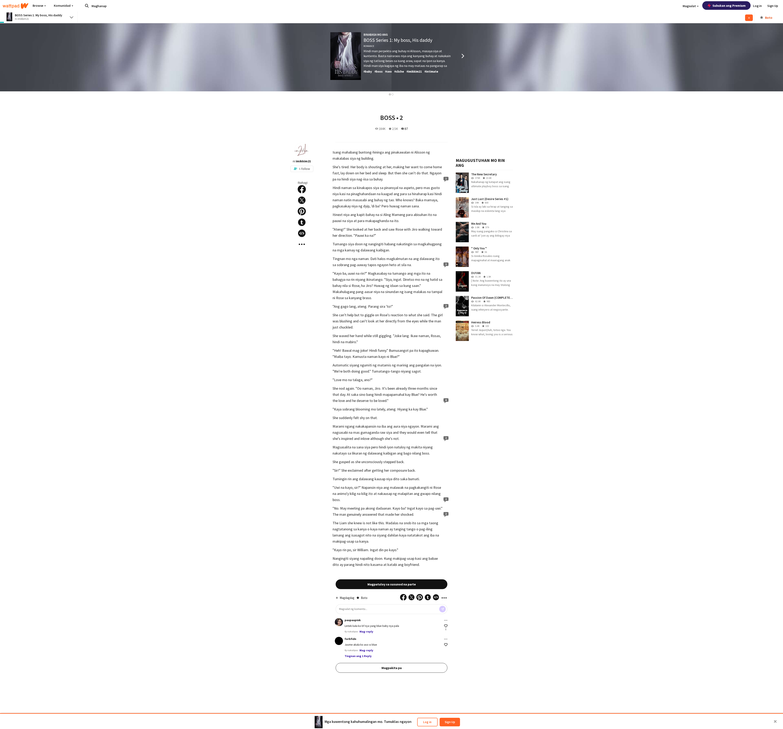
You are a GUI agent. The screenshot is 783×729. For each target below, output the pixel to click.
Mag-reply (366, 631)
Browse (38, 5)
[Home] (15, 5)
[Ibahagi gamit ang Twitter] (302, 200)
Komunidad (62, 5)
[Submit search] (87, 5)
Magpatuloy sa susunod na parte (391, 584)
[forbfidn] (339, 641)
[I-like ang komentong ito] (446, 626)
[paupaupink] (339, 622)
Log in (427, 722)
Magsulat (690, 6)
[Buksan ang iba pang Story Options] (302, 244)
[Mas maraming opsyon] (445, 620)
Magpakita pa (392, 668)
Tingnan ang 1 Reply (358, 656)
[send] (442, 609)
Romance (369, 46)
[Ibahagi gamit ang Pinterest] (302, 211)
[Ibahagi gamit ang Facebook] (302, 189)
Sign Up (450, 722)
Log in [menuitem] (757, 6)
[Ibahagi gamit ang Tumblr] (302, 222)
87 (406, 129)
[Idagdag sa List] (749, 17)
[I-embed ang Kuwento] (302, 233)
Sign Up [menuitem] (772, 6)
